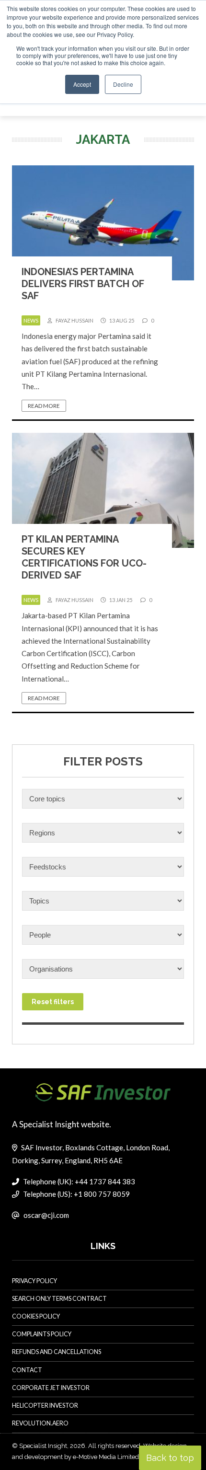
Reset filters (53, 1002)
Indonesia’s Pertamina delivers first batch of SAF (83, 283)
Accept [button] (82, 84)
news (30, 320)
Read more (44, 405)
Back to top (170, 1458)
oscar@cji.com (46, 1215)
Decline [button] (123, 84)
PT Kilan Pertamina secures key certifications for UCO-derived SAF (84, 557)
